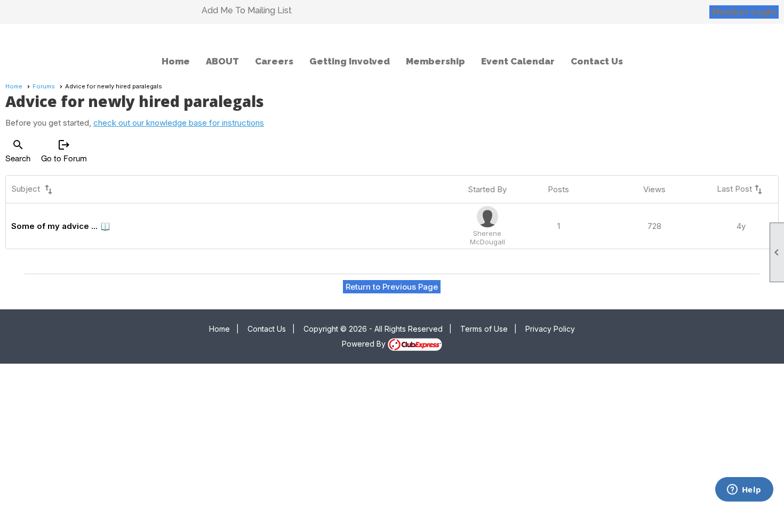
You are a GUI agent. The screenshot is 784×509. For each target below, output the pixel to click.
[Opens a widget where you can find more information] (744, 490)
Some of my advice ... (54, 226)
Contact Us (597, 61)
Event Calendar (518, 61)
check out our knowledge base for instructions (178, 123)
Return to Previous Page (392, 287)
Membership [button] (435, 61)
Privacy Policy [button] (550, 328)
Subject (33, 189)
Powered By (365, 343)
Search (17, 150)
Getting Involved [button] (349, 61)
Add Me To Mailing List (247, 10)
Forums (44, 86)
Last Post (741, 189)
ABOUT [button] (222, 61)
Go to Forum (64, 150)
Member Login (744, 12)
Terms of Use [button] (484, 328)
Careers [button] (274, 61)
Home (176, 61)
